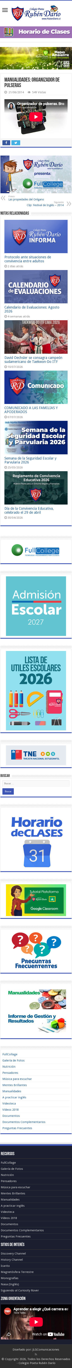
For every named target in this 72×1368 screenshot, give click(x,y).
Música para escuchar (17, 1079)
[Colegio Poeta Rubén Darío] (36, 12)
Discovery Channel (13, 1253)
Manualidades (11, 1091)
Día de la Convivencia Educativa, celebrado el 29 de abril (29, 510)
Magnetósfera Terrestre (17, 1272)
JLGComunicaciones (45, 1349)
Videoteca (9, 1103)
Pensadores (10, 1073)
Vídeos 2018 (10, 1109)
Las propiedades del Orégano (26, 198)
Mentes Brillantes (14, 1085)
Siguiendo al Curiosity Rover (20, 1290)
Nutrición (8, 1066)
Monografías (9, 1278)
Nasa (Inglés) (10, 1284)
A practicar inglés (14, 1097)
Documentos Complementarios (23, 1122)
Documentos (11, 1116)
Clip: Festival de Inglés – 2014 (45, 204)
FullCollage (9, 1054)
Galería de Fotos (13, 1060)
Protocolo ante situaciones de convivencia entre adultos (27, 259)
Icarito (5, 1266)
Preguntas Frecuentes (17, 1128)
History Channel (12, 1259)
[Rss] (35, 1354)
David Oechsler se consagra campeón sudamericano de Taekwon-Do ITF (33, 360)
